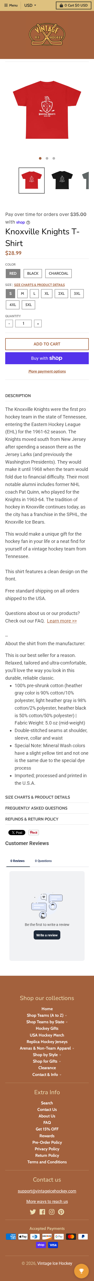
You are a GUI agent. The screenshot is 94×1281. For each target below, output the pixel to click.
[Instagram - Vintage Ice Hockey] (52, 1212)
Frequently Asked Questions (36, 808)
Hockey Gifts (47, 1028)
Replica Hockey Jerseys (47, 1041)
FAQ (47, 1122)
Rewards (47, 1135)
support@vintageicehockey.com (47, 1191)
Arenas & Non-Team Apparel (45, 1048)
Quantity (13, 316)
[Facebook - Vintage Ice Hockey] (42, 1212)
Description (18, 395)
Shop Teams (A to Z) (45, 1015)
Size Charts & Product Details (39, 285)
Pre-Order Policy (47, 1142)
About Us (47, 1116)
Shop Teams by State (45, 1021)
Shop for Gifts (45, 1061)
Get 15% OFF (47, 1129)
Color (10, 264)
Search (47, 1102)
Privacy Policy (47, 1148)
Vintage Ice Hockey (54, 1263)
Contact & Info (45, 1074)
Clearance (47, 1067)
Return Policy (47, 1155)
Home (47, 1008)
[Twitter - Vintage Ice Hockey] (33, 1212)
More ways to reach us (47, 1201)
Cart (76, 5)
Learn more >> (62, 621)
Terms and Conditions (47, 1161)
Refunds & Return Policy (31, 819)
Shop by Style (45, 1054)
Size (35, 285)
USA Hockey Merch (47, 1035)
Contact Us (47, 1109)
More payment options (47, 371)
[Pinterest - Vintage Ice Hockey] (61, 1212)
